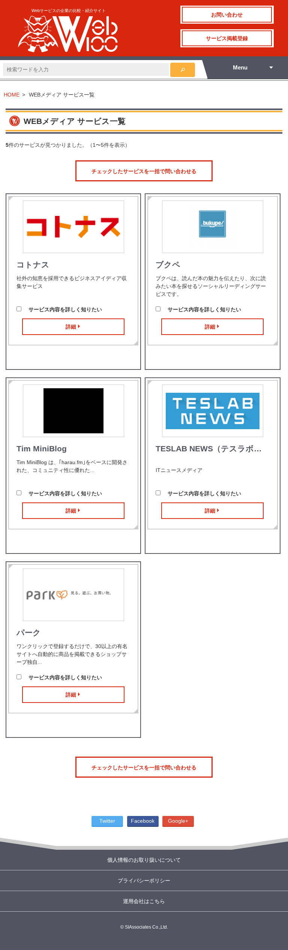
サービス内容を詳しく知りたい (65, 309)
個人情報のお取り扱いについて (144, 860)
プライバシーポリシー (144, 881)
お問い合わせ (227, 15)
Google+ (178, 821)
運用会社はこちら (144, 901)
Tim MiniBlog (41, 448)
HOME (12, 95)
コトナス (33, 264)
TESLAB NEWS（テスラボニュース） (212, 448)
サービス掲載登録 (227, 38)
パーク (28, 632)
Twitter (107, 821)
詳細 (71, 327)
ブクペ (168, 264)
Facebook (142, 821)
